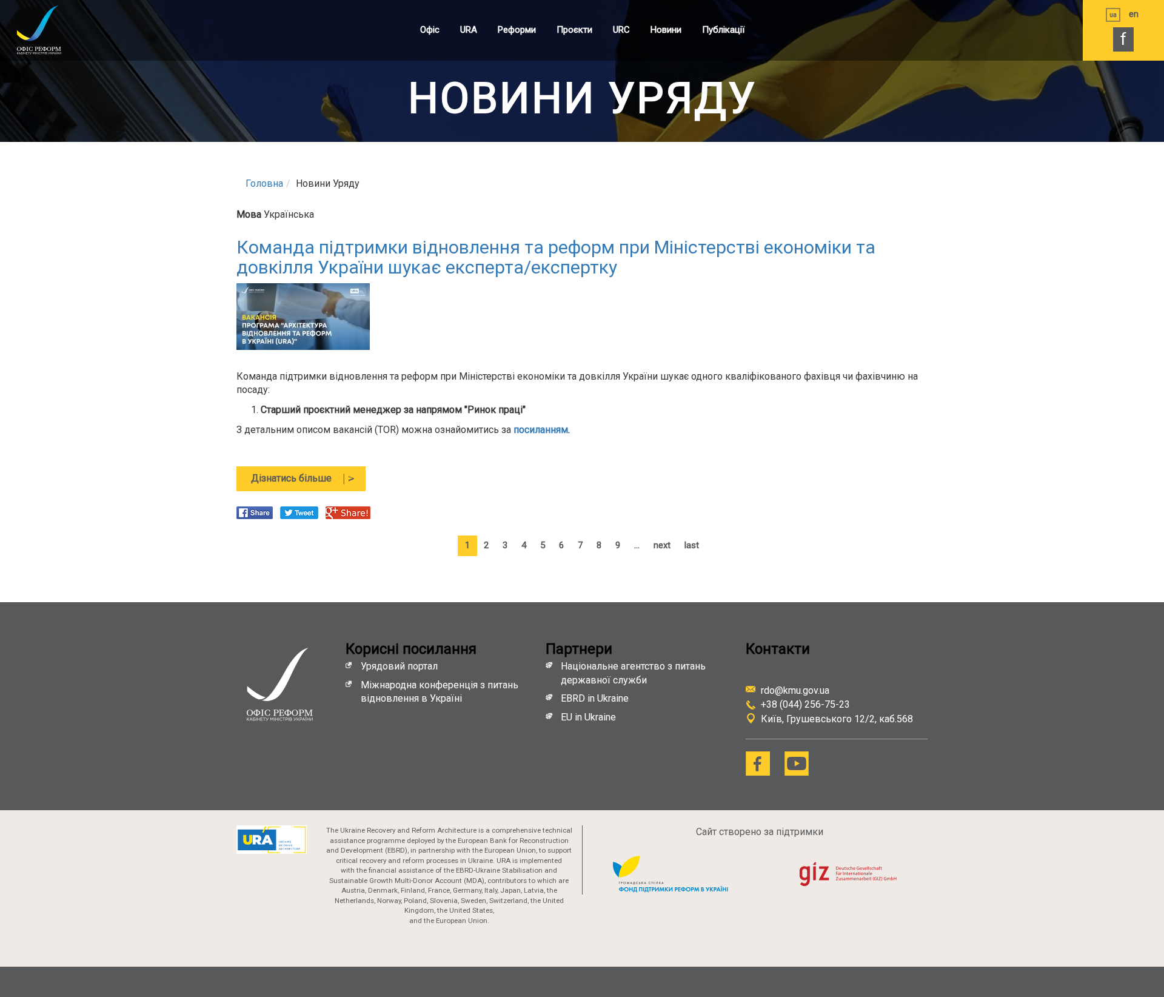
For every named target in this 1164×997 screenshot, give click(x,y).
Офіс (430, 29)
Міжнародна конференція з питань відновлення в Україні (439, 692)
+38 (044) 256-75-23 (805, 704)
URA (468, 29)
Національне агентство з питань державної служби (633, 673)
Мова (248, 214)
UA (1113, 15)
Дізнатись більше (308, 482)
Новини (666, 29)
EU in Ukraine (588, 717)
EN (1134, 13)
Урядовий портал (399, 666)
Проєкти (574, 29)
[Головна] (51, 29)
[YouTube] (796, 763)
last (691, 545)
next (662, 545)
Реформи (517, 29)
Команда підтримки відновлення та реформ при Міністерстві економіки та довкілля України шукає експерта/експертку (555, 257)
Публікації (723, 29)
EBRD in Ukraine (596, 698)
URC (621, 29)
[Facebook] (758, 763)
